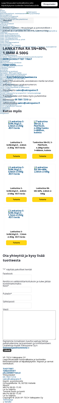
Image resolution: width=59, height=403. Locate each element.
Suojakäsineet (5, 109)
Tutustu (16, 156)
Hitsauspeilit (4, 22)
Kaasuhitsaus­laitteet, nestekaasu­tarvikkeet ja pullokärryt (20, 13)
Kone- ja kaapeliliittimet (8, 55)
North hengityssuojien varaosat (11, 106)
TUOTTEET (8, 368)
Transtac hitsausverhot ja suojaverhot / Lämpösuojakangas (20, 93)
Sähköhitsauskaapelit (7, 53)
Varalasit (3, 99)
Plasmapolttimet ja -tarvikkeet (10, 63)
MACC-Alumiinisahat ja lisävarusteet (12, 76)
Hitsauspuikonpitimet (7, 50)
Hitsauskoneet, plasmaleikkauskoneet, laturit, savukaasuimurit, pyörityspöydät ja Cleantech (28, 31)
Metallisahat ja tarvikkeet (9, 71)
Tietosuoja (8, 399)
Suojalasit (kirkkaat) (7, 100)
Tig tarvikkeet (4, 61)
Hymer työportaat (6, 90)
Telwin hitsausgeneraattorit (9, 42)
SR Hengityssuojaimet (7, 102)
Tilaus (2, 112)
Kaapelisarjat (4, 54)
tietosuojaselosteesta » (16, 347)
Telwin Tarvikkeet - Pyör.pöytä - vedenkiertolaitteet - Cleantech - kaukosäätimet (28, 47)
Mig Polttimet (5, 58)
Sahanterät (4, 81)
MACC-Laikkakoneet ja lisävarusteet (12, 79)
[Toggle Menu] (1, 9)
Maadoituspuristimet (7, 51)
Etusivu (2, 11)
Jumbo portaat (5, 89)
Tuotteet (3, 12)
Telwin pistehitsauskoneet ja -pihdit (12, 39)
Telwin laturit (4, 41)
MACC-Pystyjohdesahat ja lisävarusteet (13, 74)
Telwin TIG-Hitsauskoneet (9, 38)
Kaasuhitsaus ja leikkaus (8, 18)
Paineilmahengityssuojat (8, 105)
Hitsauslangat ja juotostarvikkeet (11, 66)
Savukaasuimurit (6, 44)
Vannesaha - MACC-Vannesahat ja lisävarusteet (16, 77)
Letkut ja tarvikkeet (7, 24)
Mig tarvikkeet (5, 60)
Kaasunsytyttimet (6, 21)
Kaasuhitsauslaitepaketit (8, 28)
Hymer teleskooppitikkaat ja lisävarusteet (14, 87)
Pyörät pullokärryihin (7, 27)
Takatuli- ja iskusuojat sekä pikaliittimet (14, 19)
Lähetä (7, 350)
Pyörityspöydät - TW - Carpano (10, 45)
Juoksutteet (4, 68)
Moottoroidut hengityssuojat (10, 103)
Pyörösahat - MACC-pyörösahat (10, 73)
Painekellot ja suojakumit (9, 16)
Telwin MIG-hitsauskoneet (9, 34)
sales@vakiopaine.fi (12, 379)
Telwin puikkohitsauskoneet (10, 35)
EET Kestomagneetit (7, 84)
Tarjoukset (3, 110)
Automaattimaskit (6, 94)
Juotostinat (4, 70)
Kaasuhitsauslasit (6, 97)
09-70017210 (9, 376)
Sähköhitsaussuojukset (8, 96)
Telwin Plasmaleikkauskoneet (10, 37)
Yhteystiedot (49, 4)
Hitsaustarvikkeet (6, 48)
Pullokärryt (4, 25)
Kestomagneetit (5, 83)
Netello (8, 401)
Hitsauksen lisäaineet (7, 67)
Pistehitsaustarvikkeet (7, 64)
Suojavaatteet (5, 107)
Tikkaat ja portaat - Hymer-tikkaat (11, 86)
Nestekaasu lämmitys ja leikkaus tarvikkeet (15, 29)
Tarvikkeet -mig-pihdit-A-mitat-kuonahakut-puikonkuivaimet (21, 57)
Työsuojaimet (4, 92)
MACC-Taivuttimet (6, 80)
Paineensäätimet (6, 15)
